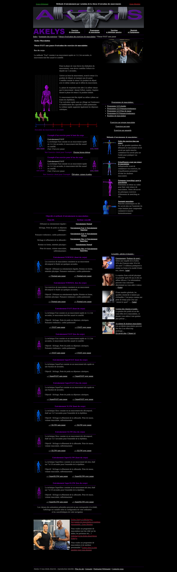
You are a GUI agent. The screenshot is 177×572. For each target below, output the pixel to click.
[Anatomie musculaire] (141, 204)
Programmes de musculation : (122, 102)
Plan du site (79, 569)
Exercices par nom (123, 126)
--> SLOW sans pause (57, 425)
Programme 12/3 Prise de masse (119, 111)
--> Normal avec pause (83, 276)
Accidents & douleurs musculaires (128, 324)
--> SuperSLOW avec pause (83, 476)
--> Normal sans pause (57, 276)
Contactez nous (118, 569)
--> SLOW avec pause (82, 425)
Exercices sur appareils (122, 130)
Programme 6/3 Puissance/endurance (121, 113)
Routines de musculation (116, 116)
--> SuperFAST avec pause (82, 376)
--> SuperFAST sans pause (57, 376)
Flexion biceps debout (81, 152)
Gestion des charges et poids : (127, 309)
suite (127, 270)
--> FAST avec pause (83, 327)
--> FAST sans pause (57, 327)
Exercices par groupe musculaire (122, 122)
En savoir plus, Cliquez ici (126, 333)
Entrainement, (121, 258)
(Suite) (120, 287)
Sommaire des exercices (48, 37)
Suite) (134, 302)
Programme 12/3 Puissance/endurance (121, 108)
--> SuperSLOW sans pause (57, 476)
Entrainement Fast (77, 228)
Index (35, 37)
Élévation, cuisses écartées (82, 174)
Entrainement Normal (84, 224)
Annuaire (88, 569)
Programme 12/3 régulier (116, 106)
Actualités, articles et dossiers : (122, 254)
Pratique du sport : (134, 258)
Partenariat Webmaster (102, 569)
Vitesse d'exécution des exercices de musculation (77, 37)
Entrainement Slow (77, 239)
